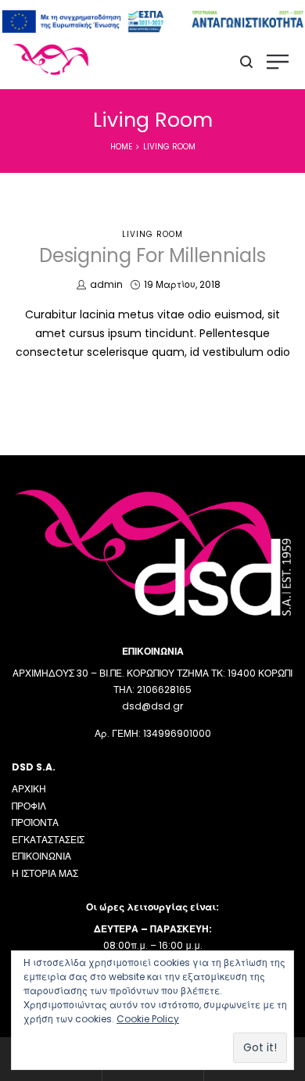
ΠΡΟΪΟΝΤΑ (35, 822)
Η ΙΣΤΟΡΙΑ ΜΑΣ (45, 873)
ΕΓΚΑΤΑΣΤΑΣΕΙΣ (48, 839)
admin (106, 284)
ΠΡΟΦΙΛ (29, 806)
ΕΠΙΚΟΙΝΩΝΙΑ (41, 856)
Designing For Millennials (152, 255)
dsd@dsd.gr (152, 706)
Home (121, 147)
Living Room (152, 234)
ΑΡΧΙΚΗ (29, 788)
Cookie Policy (148, 1018)
